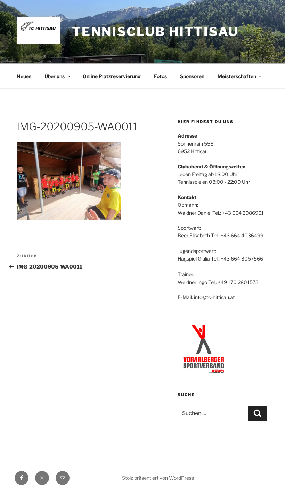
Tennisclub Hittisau (155, 31)
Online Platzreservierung (112, 76)
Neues (24, 76)
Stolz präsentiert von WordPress (158, 478)
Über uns (54, 76)
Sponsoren (192, 76)
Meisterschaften (237, 76)
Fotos (160, 76)
